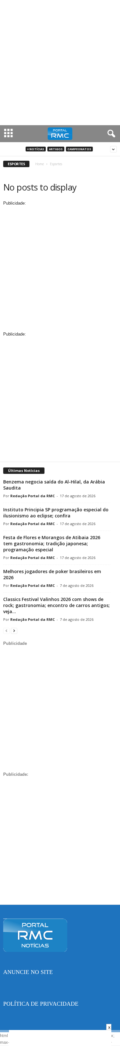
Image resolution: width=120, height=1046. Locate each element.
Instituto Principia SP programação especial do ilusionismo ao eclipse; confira (55, 513)
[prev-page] (6, 630)
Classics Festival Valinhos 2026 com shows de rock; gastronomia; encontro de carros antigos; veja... (56, 605)
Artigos (56, 149)
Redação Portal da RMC (32, 495)
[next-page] (14, 630)
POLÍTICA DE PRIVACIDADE (40, 1004)
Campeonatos (79, 149)
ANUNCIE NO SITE (28, 972)
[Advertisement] (60, 63)
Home (39, 164)
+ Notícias (35, 149)
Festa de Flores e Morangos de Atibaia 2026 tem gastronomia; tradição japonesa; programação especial (51, 543)
